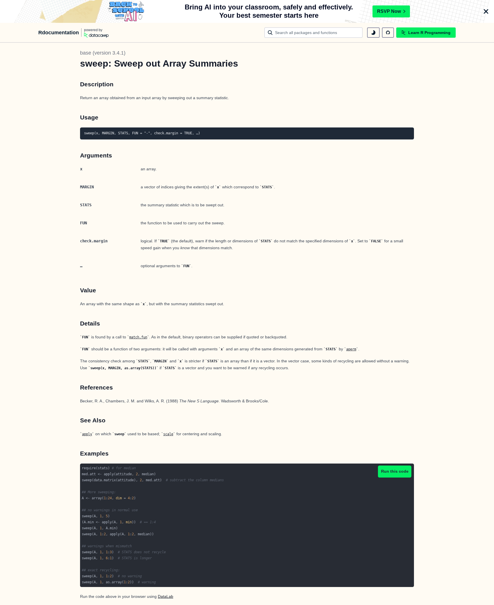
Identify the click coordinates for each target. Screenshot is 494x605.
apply (87, 434)
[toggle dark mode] (373, 32)
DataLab (165, 596)
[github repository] (388, 32)
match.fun (138, 337)
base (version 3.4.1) (103, 53)
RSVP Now (389, 11)
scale (168, 434)
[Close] (486, 11)
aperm (351, 349)
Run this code (395, 471)
